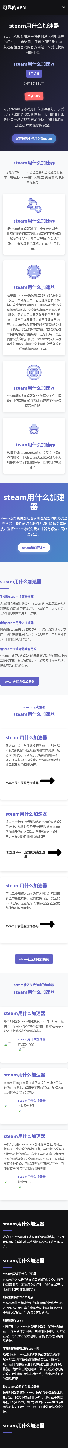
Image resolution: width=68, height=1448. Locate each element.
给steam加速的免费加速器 (21, 1386)
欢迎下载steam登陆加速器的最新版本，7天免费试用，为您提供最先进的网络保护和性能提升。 (34, 1242)
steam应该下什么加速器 (19, 1274)
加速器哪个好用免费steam (34, 138)
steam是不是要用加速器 (22, 783)
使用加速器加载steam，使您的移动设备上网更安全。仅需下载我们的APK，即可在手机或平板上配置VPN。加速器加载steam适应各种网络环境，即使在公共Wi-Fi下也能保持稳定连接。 (33, 1402)
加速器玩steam (13, 1320)
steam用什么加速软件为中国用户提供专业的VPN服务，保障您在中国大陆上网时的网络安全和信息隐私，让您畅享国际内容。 (33, 1308)
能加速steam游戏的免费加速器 (25, 854)
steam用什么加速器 (23, 1224)
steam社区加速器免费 (34, 959)
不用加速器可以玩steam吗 (21, 1349)
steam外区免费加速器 (19, 681)
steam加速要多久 (34, 548)
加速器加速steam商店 (18, 1297)
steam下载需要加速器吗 (22, 926)
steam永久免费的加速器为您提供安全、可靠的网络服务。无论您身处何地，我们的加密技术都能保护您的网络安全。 (33, 1285)
